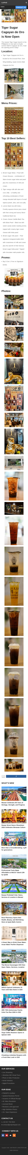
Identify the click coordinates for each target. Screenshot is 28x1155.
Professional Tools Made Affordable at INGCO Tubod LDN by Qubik (12, 872)
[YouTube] (6, 1135)
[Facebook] (2, 1135)
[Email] (10, 1135)
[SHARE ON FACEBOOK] (16, 776)
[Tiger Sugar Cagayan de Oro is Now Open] (14, 794)
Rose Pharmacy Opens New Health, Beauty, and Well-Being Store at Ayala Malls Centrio (12, 920)
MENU (3, 6)
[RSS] (14, 1135)
